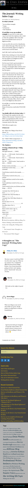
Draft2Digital (5, 442)
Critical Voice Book (7, 434)
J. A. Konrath (22, 444)
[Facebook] (2, 360)
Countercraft (5, 432)
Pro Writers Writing (17, 464)
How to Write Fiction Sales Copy (10, 373)
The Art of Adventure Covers (9, 378)
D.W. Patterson (5, 396)
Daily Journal (7, 218)
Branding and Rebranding (15, 421)
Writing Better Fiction (7, 380)
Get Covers (4, 371)
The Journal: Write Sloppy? (11, 234)
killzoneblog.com (7, 452)
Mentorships (9, 456)
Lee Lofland (12, 454)
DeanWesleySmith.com (15, 440)
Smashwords (17, 466)
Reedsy (12, 466)
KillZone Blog (19, 220)
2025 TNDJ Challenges (7, 369)
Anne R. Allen (6, 428)
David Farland (7, 437)
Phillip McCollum (12, 251)
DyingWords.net (13, 442)
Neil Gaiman (21, 456)
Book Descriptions (9, 220)
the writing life (10, 225)
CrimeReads (18, 432)
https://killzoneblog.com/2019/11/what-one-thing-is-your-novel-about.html (13, 135)
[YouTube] (8, 360)
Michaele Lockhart (15, 456)
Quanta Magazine (6, 466)
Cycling (14, 434)
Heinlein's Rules (16, 444)
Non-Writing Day (8, 458)
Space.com (5, 468)
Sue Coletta (12, 468)
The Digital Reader (14, 470)
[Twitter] (5, 360)
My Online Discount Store (9, 375)
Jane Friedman (17, 447)
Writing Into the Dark (8, 478)
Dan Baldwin (18, 434)
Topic (20, 476)
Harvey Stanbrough (19, 485)
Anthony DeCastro (13, 428)
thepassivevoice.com (20, 473)
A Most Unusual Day (13, 388)
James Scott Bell (7, 447)
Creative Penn (12, 432)
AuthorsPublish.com (14, 430)
